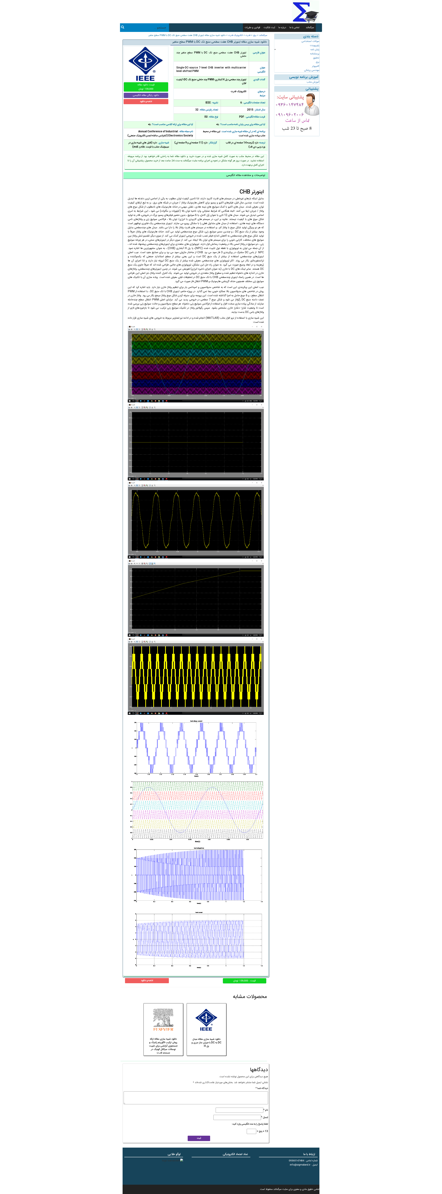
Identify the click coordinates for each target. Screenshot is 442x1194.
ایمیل (264, 1117)
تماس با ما (294, 28)
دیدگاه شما (262, 1088)
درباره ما (282, 28)
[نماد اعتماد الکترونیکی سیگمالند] (239, 1170)
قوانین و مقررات (252, 28)
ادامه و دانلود (146, 102)
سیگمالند (310, 28)
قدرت (248, 35)
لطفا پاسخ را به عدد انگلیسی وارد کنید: (250, 1124)
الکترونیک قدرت (235, 35)
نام (265, 1110)
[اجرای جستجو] (122, 28)
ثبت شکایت (269, 28)
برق (254, 35)
